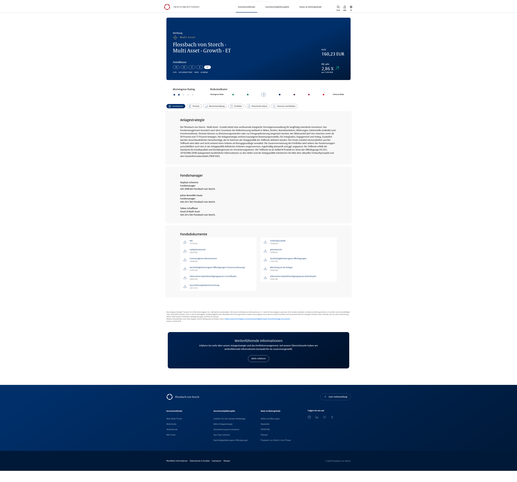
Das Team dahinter (222, 434)
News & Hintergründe (310, 7)
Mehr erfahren (258, 358)
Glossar (226, 461)
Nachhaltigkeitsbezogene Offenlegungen (231, 440)
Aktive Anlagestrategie (223, 424)
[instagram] (309, 417)
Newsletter (265, 424)
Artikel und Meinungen (270, 418)
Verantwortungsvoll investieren (227, 429)
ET (207, 67)
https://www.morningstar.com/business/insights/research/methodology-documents (257, 319)
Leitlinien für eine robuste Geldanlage (229, 418)
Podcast (264, 434)
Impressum (216, 461)
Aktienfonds (171, 424)
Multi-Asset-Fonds (174, 418)
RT (184, 67)
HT (176, 67)
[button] (338, 7)
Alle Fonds (170, 434)
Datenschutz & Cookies (200, 461)
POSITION (265, 429)
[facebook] (332, 417)
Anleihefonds (171, 429)
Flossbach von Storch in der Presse (276, 440)
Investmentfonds (246, 7)
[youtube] (324, 417)
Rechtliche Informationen (177, 461)
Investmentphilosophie (277, 7)
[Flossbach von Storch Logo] (167, 7)
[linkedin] (317, 417)
